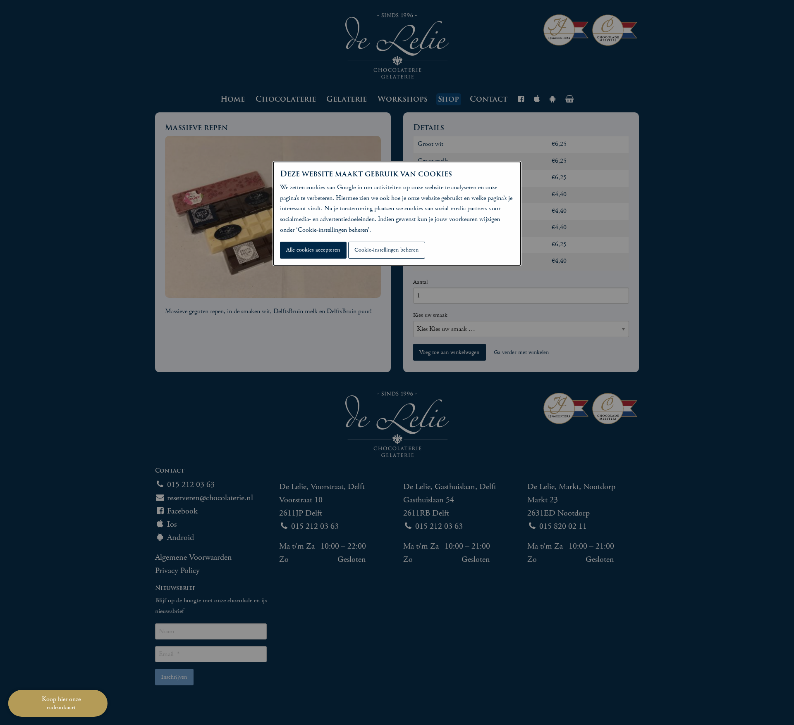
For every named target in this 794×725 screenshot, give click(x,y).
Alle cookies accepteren (313, 250)
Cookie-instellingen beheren (386, 250)
